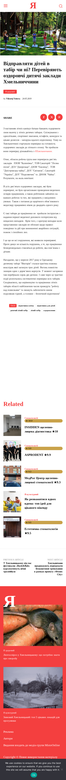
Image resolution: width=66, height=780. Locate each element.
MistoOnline (52, 745)
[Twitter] (51, 117)
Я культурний (31, 494)
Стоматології (31, 418)
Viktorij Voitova (13, 99)
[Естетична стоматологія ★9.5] (12, 527)
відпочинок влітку (26, 306)
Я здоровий (10, 92)
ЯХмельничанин (43, 151)
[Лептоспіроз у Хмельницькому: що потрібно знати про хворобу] (33, 625)
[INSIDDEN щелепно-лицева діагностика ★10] (12, 425)
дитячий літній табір (19, 310)
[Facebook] (43, 117)
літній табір (35, 310)
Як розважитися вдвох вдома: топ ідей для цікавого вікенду (40, 503)
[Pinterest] (59, 117)
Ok (33, 775)
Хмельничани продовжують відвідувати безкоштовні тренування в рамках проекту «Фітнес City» (48, 569)
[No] (61, 769)
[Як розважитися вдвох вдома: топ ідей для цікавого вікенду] (12, 501)
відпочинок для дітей (46, 306)
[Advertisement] (33, 352)
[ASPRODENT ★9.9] (12, 450)
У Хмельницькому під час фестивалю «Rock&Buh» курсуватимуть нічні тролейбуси (17, 567)
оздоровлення (49, 310)
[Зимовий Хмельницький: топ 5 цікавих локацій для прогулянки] (33, 687)
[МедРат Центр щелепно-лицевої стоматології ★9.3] (12, 476)
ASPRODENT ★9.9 (38, 455)
